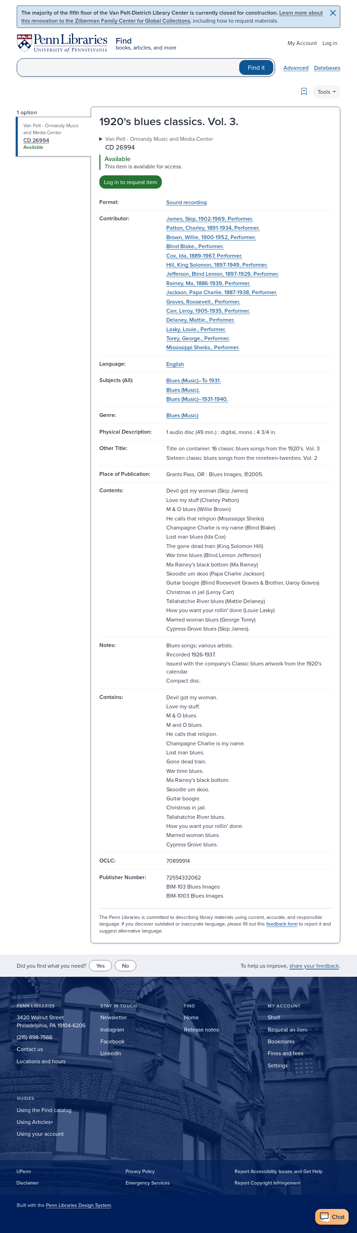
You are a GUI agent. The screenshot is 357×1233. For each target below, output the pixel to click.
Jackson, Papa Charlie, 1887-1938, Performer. (221, 292)
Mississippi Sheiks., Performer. (203, 347)
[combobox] (128, 67)
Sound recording (186, 202)
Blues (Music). (183, 390)
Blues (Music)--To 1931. (193, 380)
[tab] (53, 137)
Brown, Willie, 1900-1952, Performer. (211, 237)
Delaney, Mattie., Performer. (200, 320)
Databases (327, 67)
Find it (256, 67)
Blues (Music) (182, 415)
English (175, 364)
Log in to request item (130, 182)
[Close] (333, 13)
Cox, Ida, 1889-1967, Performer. (204, 255)
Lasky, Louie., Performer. (196, 329)
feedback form (281, 923)
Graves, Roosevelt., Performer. (203, 301)
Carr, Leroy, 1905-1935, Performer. (208, 310)
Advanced (296, 67)
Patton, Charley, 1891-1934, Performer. (213, 227)
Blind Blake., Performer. (195, 246)
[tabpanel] (215, 161)
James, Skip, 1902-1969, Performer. (209, 218)
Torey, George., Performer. (198, 338)
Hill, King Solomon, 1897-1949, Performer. (217, 264)
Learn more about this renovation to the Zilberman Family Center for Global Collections (172, 16)
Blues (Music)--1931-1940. (197, 399)
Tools (325, 92)
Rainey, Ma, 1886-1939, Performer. (208, 283)
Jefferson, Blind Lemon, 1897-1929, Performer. (222, 273)
